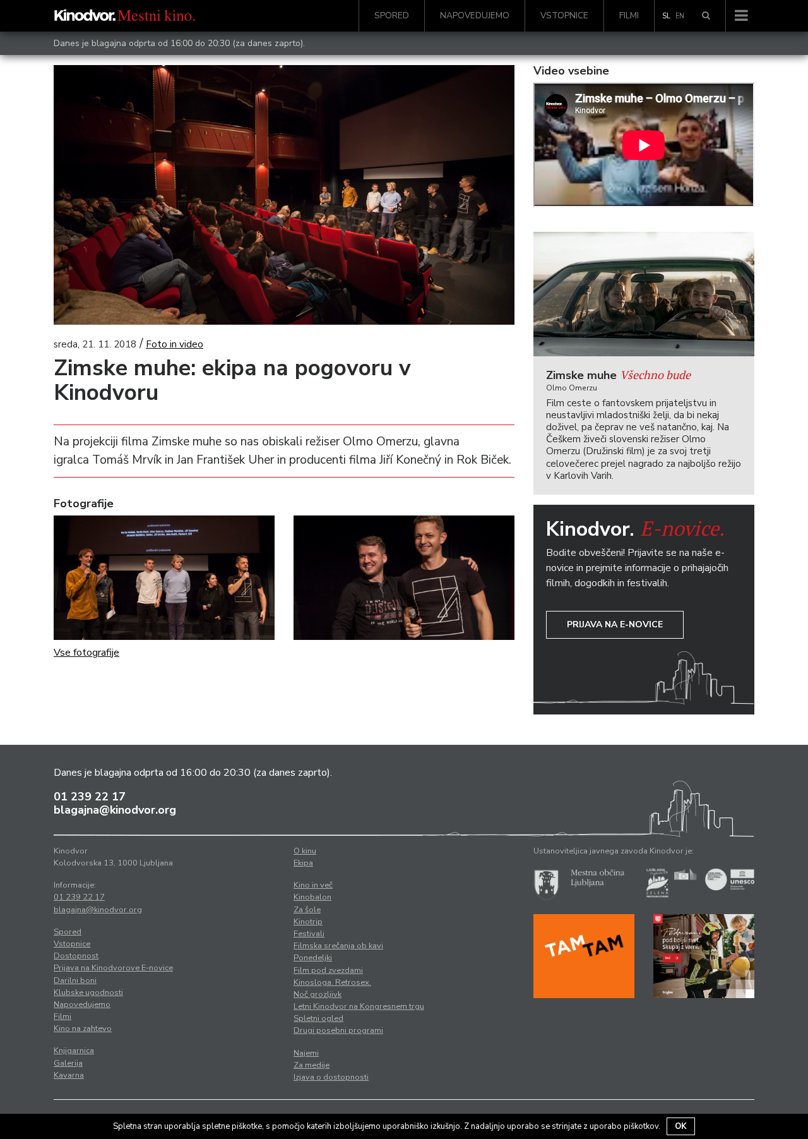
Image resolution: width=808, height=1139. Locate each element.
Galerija (68, 1063)
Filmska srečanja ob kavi (338, 945)
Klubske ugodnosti (88, 992)
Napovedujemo (474, 15)
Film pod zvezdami (328, 970)
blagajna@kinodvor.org (115, 809)
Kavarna (69, 1075)
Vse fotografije (86, 653)
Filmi (629, 15)
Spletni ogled (318, 1018)
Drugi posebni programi (338, 1030)
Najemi (306, 1053)
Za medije (312, 1065)
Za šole (307, 909)
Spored (391, 15)
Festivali (309, 933)
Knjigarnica (74, 1050)
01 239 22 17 (90, 796)
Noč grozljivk (318, 994)
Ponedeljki (313, 957)
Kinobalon (312, 897)
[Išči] (706, 16)
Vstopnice (564, 15)
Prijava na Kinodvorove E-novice (113, 967)
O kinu (305, 851)
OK (681, 1126)
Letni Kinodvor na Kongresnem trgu (359, 1006)
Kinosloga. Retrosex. (332, 982)
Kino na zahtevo (83, 1028)
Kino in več (313, 885)
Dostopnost (76, 955)
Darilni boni (75, 980)
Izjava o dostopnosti (331, 1077)
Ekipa (303, 863)
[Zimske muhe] (643, 294)
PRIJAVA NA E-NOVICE (615, 624)
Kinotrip (308, 921)
